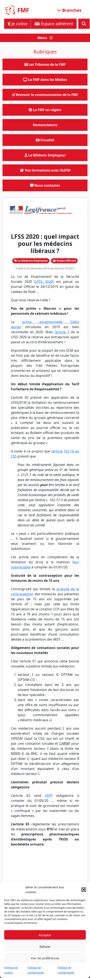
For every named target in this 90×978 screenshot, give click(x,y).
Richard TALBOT (65, 268)
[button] (84, 890)
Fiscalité (47, 140)
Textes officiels (66, 260)
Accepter (45, 935)
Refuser (45, 946)
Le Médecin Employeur (32, 260)
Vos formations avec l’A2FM (47, 170)
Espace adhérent (56, 23)
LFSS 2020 (44, 281)
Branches (71, 10)
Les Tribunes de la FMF (47, 64)
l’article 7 (62, 332)
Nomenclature (45, 125)
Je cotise (18, 23)
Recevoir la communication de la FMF (46, 94)
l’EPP (49, 795)
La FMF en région (46, 110)
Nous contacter (46, 185)
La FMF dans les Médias (47, 79)
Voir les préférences (45, 958)
